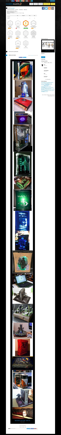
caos (42, 82)
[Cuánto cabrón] (17, 1)
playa (48, 88)
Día (17, 15)
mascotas (44, 82)
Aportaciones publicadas (10, 9)
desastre (43, 89)
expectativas (46, 91)
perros (48, 90)
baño (41, 88)
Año (34, 15)
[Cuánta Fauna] (23, 1)
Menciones (25, 9)
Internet (50, 88)
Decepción (42, 90)
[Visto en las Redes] (13, 1)
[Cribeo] (20, 1)
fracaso (46, 86)
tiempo (47, 89)
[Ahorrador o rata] (30, 1)
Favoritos (16, 9)
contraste (44, 83)
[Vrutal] (18, 1)
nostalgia (43, 91)
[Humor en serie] (22, 1)
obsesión (51, 84)
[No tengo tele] (25, 1)
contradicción (49, 87)
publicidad (52, 89)
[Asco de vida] (10, 1)
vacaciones (47, 83)
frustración (48, 82)
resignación (46, 88)
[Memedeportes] (12, 1)
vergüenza (52, 82)
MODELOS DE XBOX (12, 55)
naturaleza (43, 84)
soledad (42, 83)
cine (45, 89)
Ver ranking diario (47, 79)
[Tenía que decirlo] (28, 1)
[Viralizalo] (32, 1)
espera (43, 88)
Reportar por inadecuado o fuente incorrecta (33, 429)
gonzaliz (32, 55)
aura (52, 87)
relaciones (47, 87)
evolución (50, 83)
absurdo (46, 90)
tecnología (43, 87)
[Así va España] (15, 1)
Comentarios (21, 9)
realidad (47, 84)
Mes (29, 15)
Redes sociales (52, 90)
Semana (23, 15)
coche (46, 82)
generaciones (49, 89)
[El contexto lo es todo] (48, 52)
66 (6, 55)
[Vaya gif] (27, 1)
